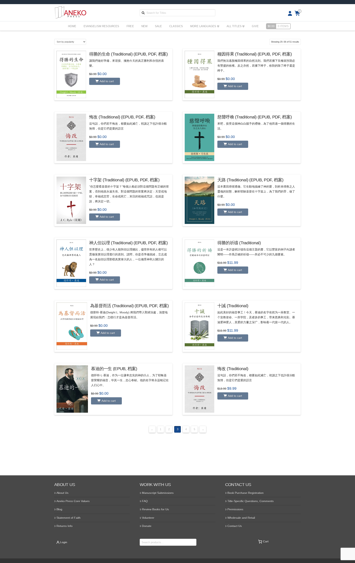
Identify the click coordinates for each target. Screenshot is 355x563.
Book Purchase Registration (245, 493)
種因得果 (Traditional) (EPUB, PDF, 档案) (254, 54)
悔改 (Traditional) (232, 368)
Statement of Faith (68, 517)
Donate (146, 526)
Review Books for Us (155, 509)
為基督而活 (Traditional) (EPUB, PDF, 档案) (129, 305)
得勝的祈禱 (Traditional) (239, 242)
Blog (59, 509)
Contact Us (234, 526)
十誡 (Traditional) (232, 305)
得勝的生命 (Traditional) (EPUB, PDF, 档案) (128, 54)
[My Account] (288, 13)
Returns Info (64, 526)
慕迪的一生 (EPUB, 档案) (114, 368)
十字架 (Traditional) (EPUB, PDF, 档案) (124, 179)
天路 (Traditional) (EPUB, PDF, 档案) (250, 179)
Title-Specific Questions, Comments (250, 501)
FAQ (145, 501)
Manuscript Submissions (158, 493)
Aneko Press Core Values (73, 501)
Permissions (235, 509)
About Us (62, 493)
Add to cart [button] (106, 81)
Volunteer (148, 517)
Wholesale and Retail (241, 517)
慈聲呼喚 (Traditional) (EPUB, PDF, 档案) (254, 117)
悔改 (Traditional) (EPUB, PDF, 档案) (122, 117)
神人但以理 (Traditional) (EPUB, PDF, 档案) (128, 242)
